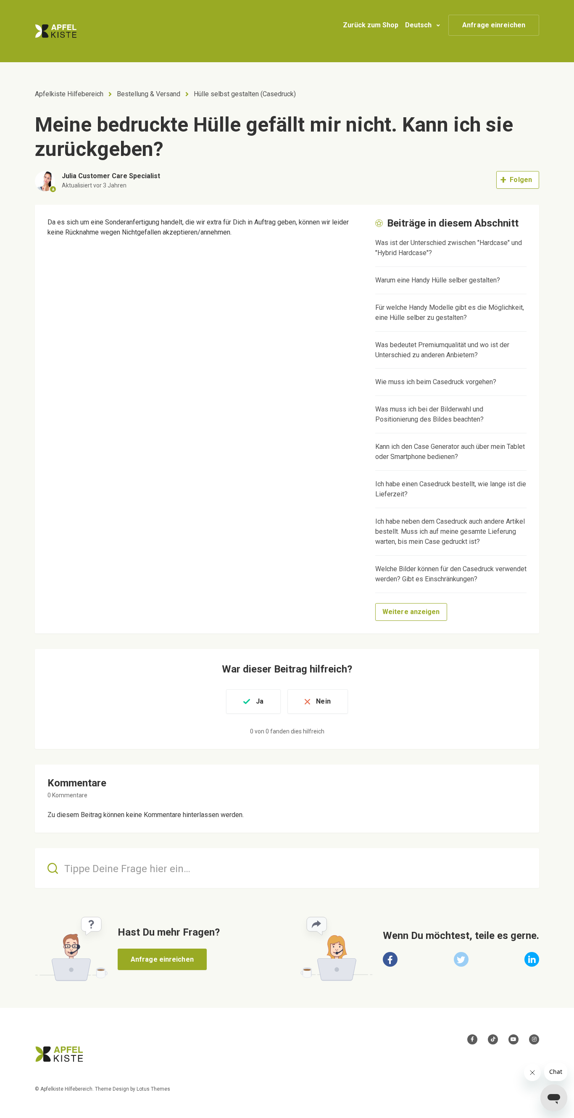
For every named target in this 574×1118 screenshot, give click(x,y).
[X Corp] (461, 959)
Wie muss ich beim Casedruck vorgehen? (435, 382)
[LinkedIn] (531, 959)
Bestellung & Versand (148, 94)
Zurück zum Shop (370, 25)
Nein (323, 701)
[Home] (56, 31)
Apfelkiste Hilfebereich (69, 94)
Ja (259, 701)
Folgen (521, 180)
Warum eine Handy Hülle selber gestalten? (437, 280)
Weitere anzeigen (411, 612)
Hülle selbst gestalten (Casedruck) (245, 94)
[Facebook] (390, 959)
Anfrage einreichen (493, 25)
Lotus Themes (153, 1089)
